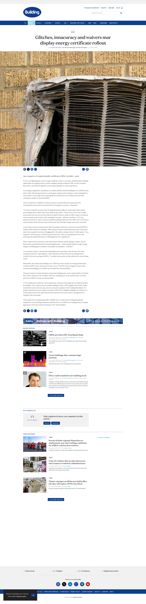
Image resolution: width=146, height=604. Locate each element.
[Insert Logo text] (32, 17)
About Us (97, 591)
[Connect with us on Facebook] (58, 584)
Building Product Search (111, 571)
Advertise (105, 591)
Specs (111, 591)
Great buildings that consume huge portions (65, 356)
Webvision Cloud (77, 597)
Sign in (66, 166)
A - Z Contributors (84, 571)
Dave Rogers (67, 466)
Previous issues (29, 571)
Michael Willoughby (56, 47)
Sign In (118, 8)
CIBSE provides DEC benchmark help (66, 334)
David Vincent (68, 378)
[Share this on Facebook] (24, 169)
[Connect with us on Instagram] (82, 584)
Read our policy (21, 596)
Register (103, 8)
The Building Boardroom (91, 8)
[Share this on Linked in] (31, 169)
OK (33, 595)
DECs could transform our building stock (68, 375)
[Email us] (76, 584)
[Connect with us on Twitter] (64, 584)
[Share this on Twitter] (28, 169)
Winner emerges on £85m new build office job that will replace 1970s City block (68, 482)
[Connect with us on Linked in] (70, 584)
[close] (88, 166)
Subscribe (111, 8)
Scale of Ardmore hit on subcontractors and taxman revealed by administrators (67, 462)
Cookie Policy (64, 591)
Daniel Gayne (68, 448)
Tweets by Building (104, 437)
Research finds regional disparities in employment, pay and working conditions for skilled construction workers (68, 443)
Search (121, 13)
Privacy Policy (75, 591)
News (73, 32)
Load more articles (56, 395)
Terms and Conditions (51, 591)
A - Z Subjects (58, 571)
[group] (113, 23)
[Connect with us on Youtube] (88, 584)
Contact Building (87, 591)
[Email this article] (35, 169)
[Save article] (87, 169)
